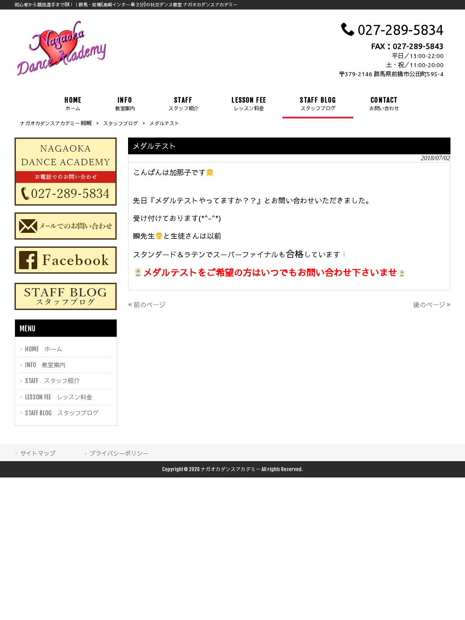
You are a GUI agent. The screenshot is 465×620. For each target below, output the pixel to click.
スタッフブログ (120, 123)
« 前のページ (146, 304)
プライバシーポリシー (118, 453)
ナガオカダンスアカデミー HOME (56, 123)
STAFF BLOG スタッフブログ (62, 413)
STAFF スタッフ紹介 (52, 380)
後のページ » (431, 304)
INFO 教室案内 (45, 365)
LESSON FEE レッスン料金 (58, 397)
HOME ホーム (43, 349)
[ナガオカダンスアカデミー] (62, 75)
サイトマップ (37, 453)
